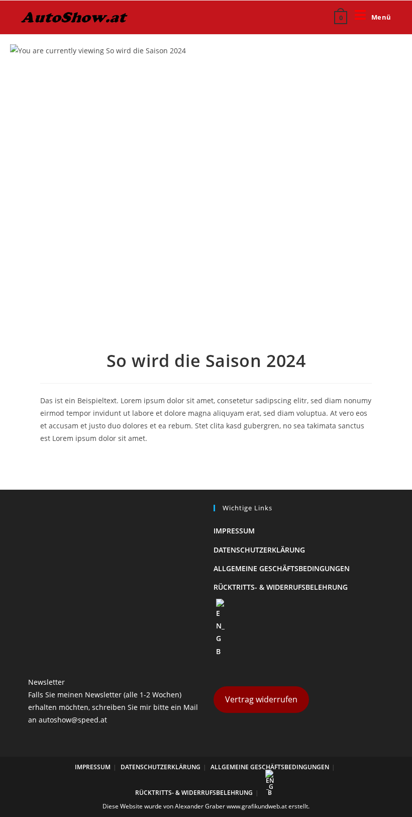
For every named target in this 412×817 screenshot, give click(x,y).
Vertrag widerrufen (261, 699)
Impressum (234, 530)
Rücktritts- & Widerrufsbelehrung (281, 587)
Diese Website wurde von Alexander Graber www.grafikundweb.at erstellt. (206, 806)
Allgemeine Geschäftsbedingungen (282, 568)
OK (372, 39)
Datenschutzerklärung (259, 550)
